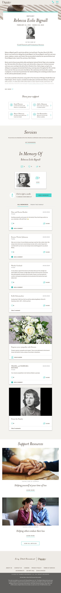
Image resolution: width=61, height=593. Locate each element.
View (38, 182)
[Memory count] (22, 166)
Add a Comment (18, 228)
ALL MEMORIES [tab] (22, 204)
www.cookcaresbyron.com (36, 83)
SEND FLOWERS (18, 357)
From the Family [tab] (37, 204)
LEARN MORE (30, 490)
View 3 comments (16, 428)
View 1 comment (15, 310)
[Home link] (6, 2)
